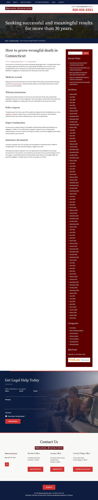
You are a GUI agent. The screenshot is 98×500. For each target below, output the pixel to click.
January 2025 (73, 147)
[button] (96, 488)
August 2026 (73, 94)
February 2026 (74, 111)
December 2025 (74, 116)
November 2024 (74, 152)
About (15, 2)
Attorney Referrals (42, 2)
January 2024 (73, 180)
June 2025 (72, 133)
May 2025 (72, 135)
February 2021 (74, 276)
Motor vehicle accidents (76, 330)
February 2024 (74, 177)
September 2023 (74, 191)
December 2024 (74, 149)
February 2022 (74, 243)
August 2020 (73, 293)
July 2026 (72, 97)
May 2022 (72, 235)
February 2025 (74, 144)
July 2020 (72, 296)
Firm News (73, 328)
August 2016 (73, 315)
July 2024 (72, 163)
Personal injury (74, 333)
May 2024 (72, 169)
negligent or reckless (11, 114)
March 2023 (73, 207)
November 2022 (74, 218)
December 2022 (74, 216)
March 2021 (73, 274)
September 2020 (74, 290)
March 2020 (73, 307)
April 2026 (72, 105)
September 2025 (74, 124)
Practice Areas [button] (26, 2)
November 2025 (74, 119)
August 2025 (73, 127)
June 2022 (72, 232)
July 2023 (72, 196)
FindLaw (70, 495)
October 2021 (73, 254)
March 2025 (73, 141)
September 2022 (74, 224)
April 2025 (72, 138)
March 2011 (73, 318)
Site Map (34, 495)
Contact (61, 2)
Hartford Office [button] (35, 469)
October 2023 (73, 188)
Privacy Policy (42, 495)
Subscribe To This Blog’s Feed (76, 354)
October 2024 (73, 155)
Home (8, 2)
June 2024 (72, 166)
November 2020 (74, 285)
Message (8, 399)
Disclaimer (8, 412)
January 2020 (73, 310)
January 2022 (73, 246)
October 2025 (73, 122)
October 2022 (73, 221)
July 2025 (72, 130)
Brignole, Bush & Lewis (16, 61)
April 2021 (72, 271)
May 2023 (72, 202)
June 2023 (72, 199)
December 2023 (74, 182)
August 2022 (73, 227)
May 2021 (72, 268)
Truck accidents (74, 339)
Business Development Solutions (56, 495)
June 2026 (72, 100)
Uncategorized (74, 341)
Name (7, 391)
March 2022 (73, 240)
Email (21, 391)
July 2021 (72, 263)
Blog (53, 2)
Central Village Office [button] (82, 469)
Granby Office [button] (57, 469)
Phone (35, 391)
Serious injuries (74, 336)
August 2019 (73, 312)
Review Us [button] (49, 487)
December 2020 (74, 282)
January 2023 (73, 213)
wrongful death (16, 84)
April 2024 (72, 171)
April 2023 (72, 205)
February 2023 (74, 210)
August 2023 (73, 193)
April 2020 (72, 304)
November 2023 (74, 185)
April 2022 (72, 238)
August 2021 (73, 260)
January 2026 (73, 113)
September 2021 (74, 257)
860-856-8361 (82, 10)
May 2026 (72, 102)
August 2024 (73, 160)
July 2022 (72, 229)
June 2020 (72, 298)
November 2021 (74, 251)
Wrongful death (32, 61)
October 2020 (73, 287)
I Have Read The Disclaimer (16, 416)
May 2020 (72, 301)
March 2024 (73, 174)
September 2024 (74, 158)
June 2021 (72, 265)
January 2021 (73, 279)
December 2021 (74, 249)
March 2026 (73, 108)
